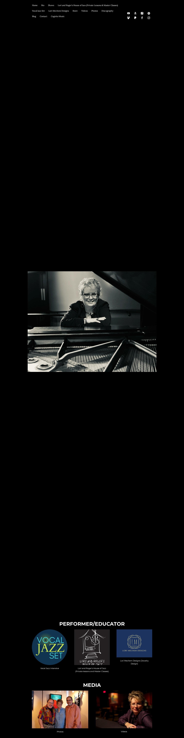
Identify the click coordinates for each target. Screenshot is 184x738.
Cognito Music (58, 16)
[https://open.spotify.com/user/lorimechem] (149, 13)
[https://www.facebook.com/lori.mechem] (142, 18)
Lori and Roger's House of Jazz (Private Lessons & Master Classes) (88, 5)
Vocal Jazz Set (38, 11)
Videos (84, 11)
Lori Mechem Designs (58, 11)
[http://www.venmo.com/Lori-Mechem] (128, 18)
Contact (43, 16)
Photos (94, 11)
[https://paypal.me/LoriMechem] (135, 18)
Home (35, 5)
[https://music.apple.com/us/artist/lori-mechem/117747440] (142, 13)
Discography (107, 11)
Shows (51, 5)
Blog (34, 16)
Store (75, 11)
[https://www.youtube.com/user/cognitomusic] (128, 13)
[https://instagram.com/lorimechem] (149, 18)
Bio (42, 5)
